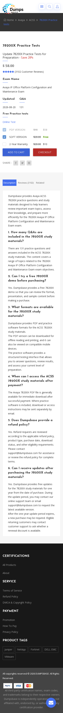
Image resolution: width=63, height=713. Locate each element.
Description (10, 182)
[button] (42, 6)
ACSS (32, 20)
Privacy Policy (10, 632)
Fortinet (35, 649)
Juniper (8, 649)
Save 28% (27, 57)
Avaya (21, 20)
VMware (9, 656)
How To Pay (10, 626)
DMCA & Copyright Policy (17, 602)
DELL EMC (50, 649)
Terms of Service (12, 590)
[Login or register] (57, 6)
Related (40, 182)
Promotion (9, 620)
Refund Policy (10, 596)
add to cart (16, 152)
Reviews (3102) (26, 182)
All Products (9, 565)
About (6, 573)
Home (10, 20)
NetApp (21, 649)
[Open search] (49, 6)
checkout (44, 152)
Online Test (9, 122)
